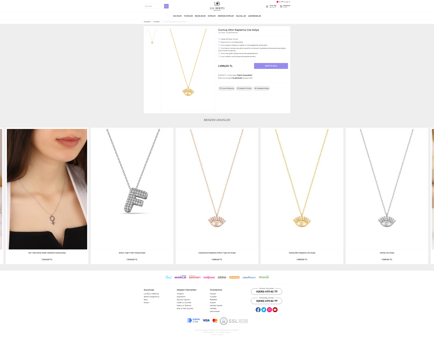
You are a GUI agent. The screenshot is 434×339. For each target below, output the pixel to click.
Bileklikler (213, 300)
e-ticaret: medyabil (217, 334)
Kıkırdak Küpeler (216, 306)
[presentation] (7, 196)
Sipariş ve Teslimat (184, 306)
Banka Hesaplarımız (151, 297)
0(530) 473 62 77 (266, 291)
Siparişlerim (181, 297)
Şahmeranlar (215, 311)
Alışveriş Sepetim (183, 300)
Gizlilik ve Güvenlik (184, 303)
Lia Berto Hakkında (151, 294)
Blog (145, 300)
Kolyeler (213, 294)
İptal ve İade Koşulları (185, 308)
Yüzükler (213, 297)
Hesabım (180, 294)
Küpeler (213, 303)
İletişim (146, 303)
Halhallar (213, 308)
